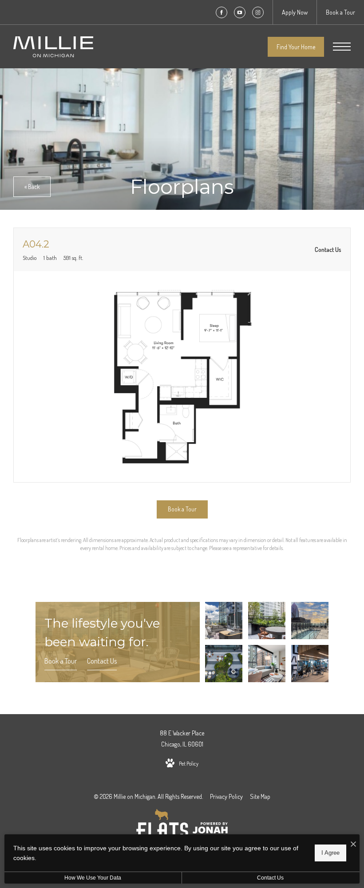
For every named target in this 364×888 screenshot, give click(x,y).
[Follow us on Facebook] (221, 12)
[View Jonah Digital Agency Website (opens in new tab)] (210, 829)
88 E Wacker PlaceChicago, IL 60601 (182, 738)
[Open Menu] (342, 46)
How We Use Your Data (92, 878)
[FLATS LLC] (162, 829)
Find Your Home (296, 47)
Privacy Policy (226, 796)
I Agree (330, 852)
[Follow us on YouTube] (239, 12)
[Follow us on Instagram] (258, 12)
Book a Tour (60, 660)
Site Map (260, 796)
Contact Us (102, 660)
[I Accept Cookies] (353, 844)
